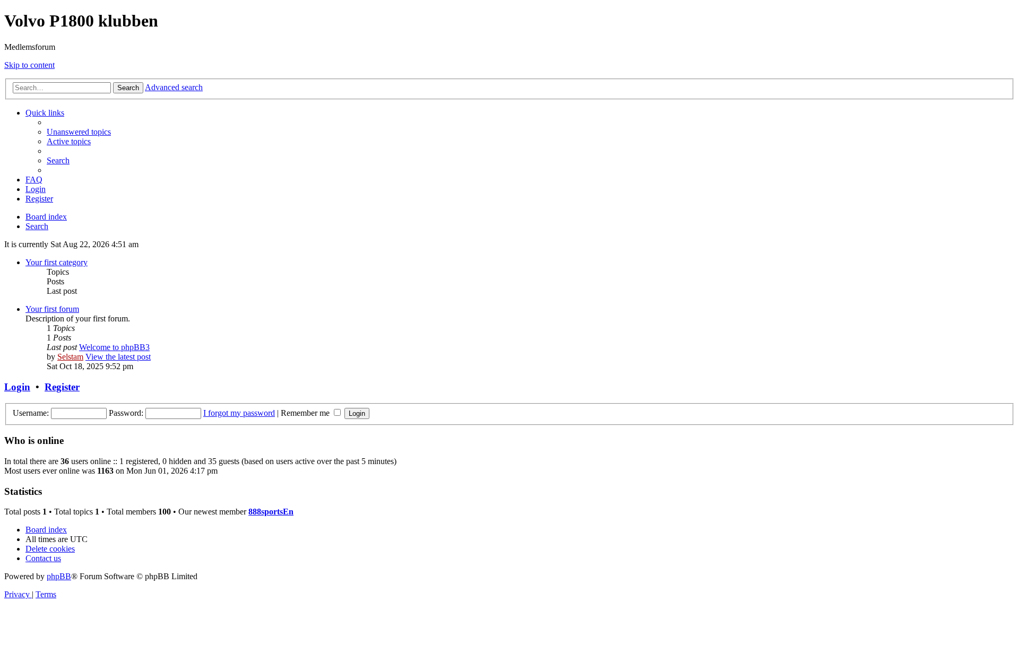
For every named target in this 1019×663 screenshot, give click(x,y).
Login (17, 386)
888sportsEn (270, 511)
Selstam (70, 356)
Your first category (56, 262)
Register (62, 386)
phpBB (59, 576)
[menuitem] (79, 131)
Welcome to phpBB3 (114, 347)
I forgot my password (239, 412)
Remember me (306, 412)
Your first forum (52, 308)
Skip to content (29, 64)
